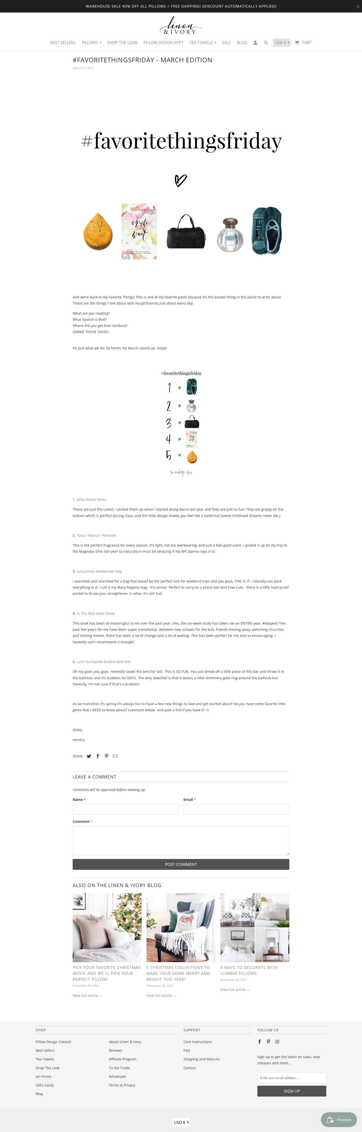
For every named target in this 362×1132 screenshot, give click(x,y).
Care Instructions (197, 1041)
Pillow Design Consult (53, 1041)
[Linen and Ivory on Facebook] (260, 1042)
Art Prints (43, 1076)
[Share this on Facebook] (97, 756)
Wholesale (117, 1076)
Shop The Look (48, 1068)
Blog (39, 1093)
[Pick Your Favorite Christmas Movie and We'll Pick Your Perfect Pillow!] (107, 929)
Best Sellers (45, 1050)
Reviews (115, 1050)
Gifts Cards (45, 1085)
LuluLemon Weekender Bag (99, 571)
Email (189, 799)
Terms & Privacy (122, 1085)
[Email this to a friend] (114, 756)
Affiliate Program (122, 1059)
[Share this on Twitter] (88, 756)
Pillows (92, 42)
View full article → (87, 995)
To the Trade (119, 1068)
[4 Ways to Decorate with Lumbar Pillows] (254, 929)
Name (79, 799)
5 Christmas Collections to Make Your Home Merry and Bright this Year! (178, 973)
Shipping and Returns (201, 1059)
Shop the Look (122, 42)
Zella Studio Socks (92, 499)
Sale (226, 42)
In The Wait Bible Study (96, 613)
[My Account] (255, 44)
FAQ (186, 1050)
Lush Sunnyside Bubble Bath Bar (104, 661)
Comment (82, 821)
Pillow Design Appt (163, 42)
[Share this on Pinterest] (106, 756)
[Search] (266, 44)
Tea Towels (45, 1059)
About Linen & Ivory (125, 1041)
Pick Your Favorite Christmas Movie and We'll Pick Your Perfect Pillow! (107, 973)
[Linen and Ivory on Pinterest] (269, 1042)
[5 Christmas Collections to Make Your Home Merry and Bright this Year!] (181, 929)
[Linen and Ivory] (181, 25)
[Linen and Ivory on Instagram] (277, 1042)
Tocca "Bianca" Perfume (97, 535)
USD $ (181, 1122)
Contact (189, 1068)
